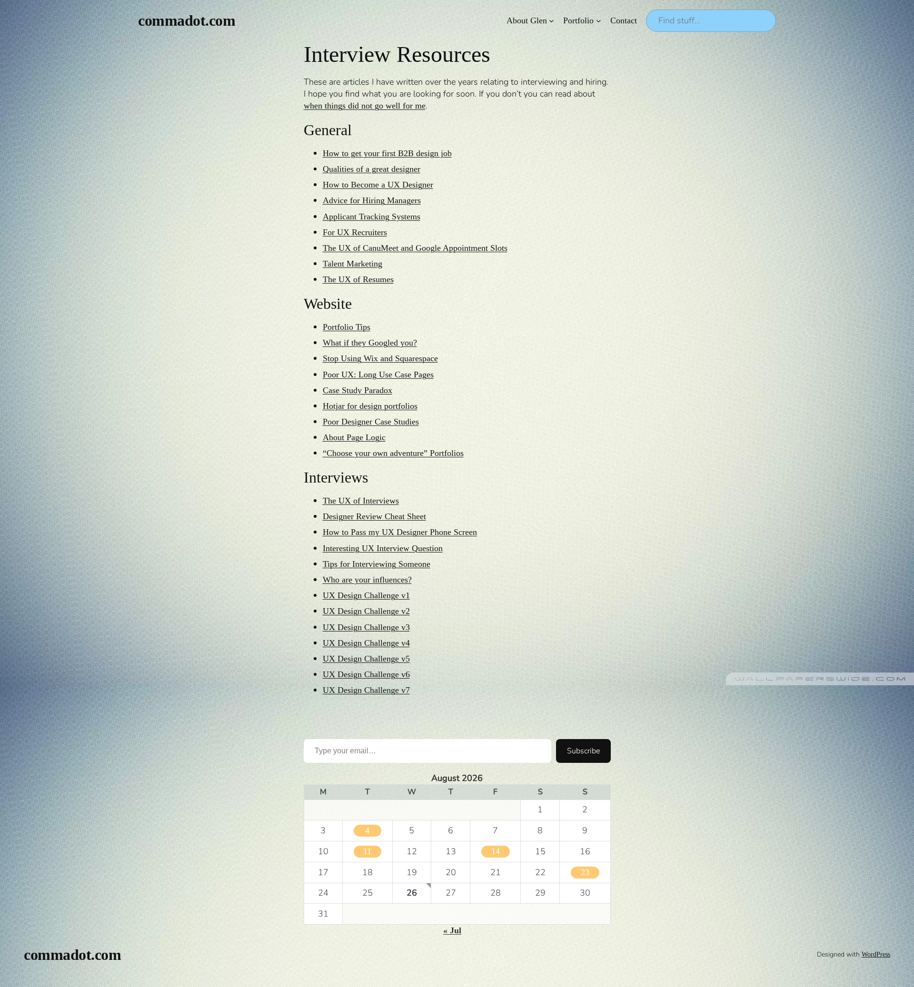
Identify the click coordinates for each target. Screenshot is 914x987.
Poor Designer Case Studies (371, 421)
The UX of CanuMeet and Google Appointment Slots (415, 248)
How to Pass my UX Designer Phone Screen (400, 532)
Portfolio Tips (346, 327)
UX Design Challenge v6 (366, 674)
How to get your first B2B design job (387, 153)
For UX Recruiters (355, 232)
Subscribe (583, 751)
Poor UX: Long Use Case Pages (378, 374)
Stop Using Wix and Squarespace (380, 358)
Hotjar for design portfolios (370, 406)
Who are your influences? (367, 579)
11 (367, 851)
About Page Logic (354, 437)
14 (495, 851)
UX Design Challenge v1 (366, 595)
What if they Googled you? (370, 342)
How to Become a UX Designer (378, 184)
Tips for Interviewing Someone (376, 564)
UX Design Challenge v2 (366, 611)
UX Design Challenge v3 (366, 627)
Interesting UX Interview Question (383, 548)
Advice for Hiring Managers (372, 200)
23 (585, 872)
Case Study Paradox (357, 390)
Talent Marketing (352, 263)
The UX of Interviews (361, 500)
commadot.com (186, 20)
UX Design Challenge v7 (366, 690)
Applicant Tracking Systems (371, 216)
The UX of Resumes (358, 279)
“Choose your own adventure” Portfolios (393, 453)
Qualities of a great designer (371, 169)
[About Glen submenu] (551, 20)
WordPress (876, 954)
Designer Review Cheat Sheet (374, 516)
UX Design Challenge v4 (366, 643)
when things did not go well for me (365, 105)
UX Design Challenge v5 (366, 658)
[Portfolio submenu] (598, 20)
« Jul (452, 930)
